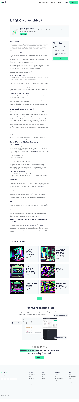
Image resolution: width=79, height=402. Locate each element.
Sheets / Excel (44, 380)
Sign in (66, 2)
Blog (55, 376)
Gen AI (43, 376)
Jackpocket (31, 378)
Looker (43, 386)
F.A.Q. (56, 380)
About (70, 374)
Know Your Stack (45, 389)
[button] (55, 2)
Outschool (31, 382)
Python (43, 374)
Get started (73, 2)
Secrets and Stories (59, 378)
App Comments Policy (73, 384)
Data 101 (43, 378)
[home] (5, 2)
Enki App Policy (72, 382)
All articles (12, 12)
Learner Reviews (32, 374)
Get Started (60, 58)
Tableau (43, 384)
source (31, 72)
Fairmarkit (31, 380)
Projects (56, 374)
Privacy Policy (71, 378)
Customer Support (72, 376)
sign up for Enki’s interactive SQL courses (34, 225)
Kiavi (30, 376)
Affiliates (56, 384)
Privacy (30, 384)
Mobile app (57, 382)
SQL (17, 12)
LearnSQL (36, 151)
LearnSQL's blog (42, 199)
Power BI (43, 387)
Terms (70, 380)
